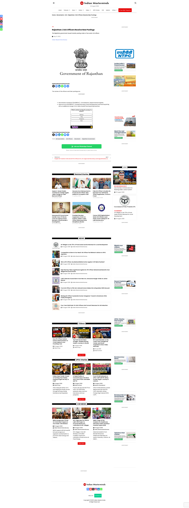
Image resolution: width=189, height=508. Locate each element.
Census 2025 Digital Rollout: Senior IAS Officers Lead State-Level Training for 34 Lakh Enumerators (101, 218)
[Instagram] (96, 489)
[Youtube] (90, 489)
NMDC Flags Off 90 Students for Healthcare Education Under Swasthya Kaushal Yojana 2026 (101, 423)
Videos (87, 10)
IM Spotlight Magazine (125, 10)
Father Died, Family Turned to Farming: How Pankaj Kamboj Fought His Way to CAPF (61, 378)
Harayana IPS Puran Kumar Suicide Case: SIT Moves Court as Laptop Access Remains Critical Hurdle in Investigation (60, 219)
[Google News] (68, 86)
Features (66, 10)
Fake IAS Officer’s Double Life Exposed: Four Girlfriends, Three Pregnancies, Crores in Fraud (101, 193)
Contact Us (98, 495)
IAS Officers (69, 139)
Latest (60, 10)
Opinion (108, 10)
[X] (53, 86)
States (80, 10)
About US (91, 495)
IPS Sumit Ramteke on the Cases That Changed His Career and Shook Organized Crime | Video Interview (101, 343)
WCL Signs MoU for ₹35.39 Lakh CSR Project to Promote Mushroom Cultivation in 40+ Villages (81, 423)
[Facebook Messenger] (65, 86)
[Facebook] (56, 86)
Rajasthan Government (88, 139)
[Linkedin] (59, 86)
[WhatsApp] (101, 489)
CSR (103, 10)
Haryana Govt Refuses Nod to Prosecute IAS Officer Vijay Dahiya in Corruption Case (81, 192)
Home (54, 15)
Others (114, 10)
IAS (66, 15)
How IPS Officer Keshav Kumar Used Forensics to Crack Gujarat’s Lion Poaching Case (60, 341)
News (73, 10)
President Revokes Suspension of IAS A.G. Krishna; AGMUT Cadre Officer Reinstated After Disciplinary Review (79, 219)
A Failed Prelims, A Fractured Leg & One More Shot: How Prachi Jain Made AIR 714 (81, 378)
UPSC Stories (96, 10)
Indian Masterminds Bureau (59, 39)
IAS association (60, 139)
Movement (77, 139)
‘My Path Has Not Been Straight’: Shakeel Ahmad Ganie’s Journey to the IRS (81, 341)
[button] (53, 3)
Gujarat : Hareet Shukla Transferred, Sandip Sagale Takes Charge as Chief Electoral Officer (60, 193)
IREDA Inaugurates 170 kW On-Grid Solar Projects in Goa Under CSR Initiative (60, 422)
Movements (60, 15)
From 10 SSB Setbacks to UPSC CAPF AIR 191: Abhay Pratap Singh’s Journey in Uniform (101, 378)
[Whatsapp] (62, 86)
